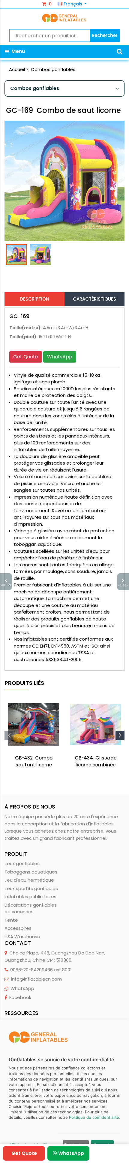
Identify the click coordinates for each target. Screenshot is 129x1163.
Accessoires (18, 928)
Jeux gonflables (22, 863)
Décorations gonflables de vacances (30, 908)
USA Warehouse (22, 936)
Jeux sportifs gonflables (31, 888)
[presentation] (9, 735)
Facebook (20, 997)
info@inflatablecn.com (36, 979)
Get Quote (25, 356)
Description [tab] (34, 299)
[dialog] (64, 1091)
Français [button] (72, 4)
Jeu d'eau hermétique (29, 880)
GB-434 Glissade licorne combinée (95, 761)
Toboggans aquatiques (30, 872)
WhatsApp (59, 356)
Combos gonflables (53, 69)
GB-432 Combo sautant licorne (33, 761)
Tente (11, 920)
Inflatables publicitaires (30, 896)
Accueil (17, 69)
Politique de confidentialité (94, 1117)
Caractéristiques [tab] (94, 299)
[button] (119, 51)
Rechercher (105, 35)
